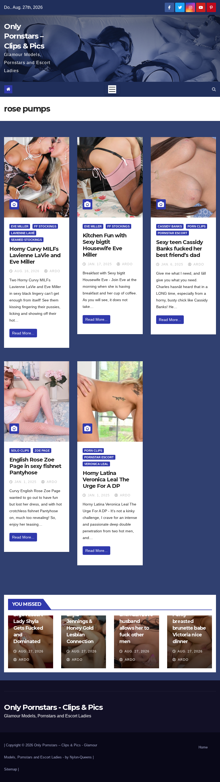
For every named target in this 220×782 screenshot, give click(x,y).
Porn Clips (197, 226)
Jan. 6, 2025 (172, 264)
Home (203, 747)
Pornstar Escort (172, 233)
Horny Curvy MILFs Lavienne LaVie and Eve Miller (34, 255)
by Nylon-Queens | (79, 757)
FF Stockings (45, 226)
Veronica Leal (96, 464)
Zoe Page (42, 450)
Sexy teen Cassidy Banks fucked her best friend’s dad (179, 248)
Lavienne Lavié (23, 233)
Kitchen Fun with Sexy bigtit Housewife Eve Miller (104, 245)
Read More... (23, 333)
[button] (214, 89)
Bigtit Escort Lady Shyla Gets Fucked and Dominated (28, 628)
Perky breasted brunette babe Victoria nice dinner (189, 628)
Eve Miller (19, 226)
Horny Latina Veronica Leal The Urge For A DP (106, 479)
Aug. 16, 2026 (26, 271)
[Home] (8, 89)
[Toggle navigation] (112, 89)
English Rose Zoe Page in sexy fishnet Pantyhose (35, 466)
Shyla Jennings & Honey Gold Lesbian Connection (80, 628)
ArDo (54, 271)
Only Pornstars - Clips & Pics (53, 707)
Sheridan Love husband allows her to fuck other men (136, 628)
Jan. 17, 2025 (100, 264)
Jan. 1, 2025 (25, 482)
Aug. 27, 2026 (31, 651)
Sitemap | (11, 769)
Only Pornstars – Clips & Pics (24, 36)
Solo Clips (20, 450)
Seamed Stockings (26, 239)
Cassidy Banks (170, 226)
